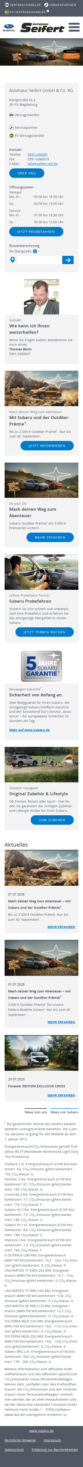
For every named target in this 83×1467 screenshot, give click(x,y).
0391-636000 (37, 154)
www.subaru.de (41, 1431)
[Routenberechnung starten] (68, 260)
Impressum (52, 1440)
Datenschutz (14, 1449)
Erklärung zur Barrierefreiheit (55, 1449)
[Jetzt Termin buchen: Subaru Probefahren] (41, 572)
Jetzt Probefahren (36, 231)
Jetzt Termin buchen (44, 632)
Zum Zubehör (52, 820)
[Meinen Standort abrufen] (12, 260)
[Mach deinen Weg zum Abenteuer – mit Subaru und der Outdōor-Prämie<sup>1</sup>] (41, 958)
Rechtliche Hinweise (20, 1440)
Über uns (27, 173)
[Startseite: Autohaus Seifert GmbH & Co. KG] (9, 28)
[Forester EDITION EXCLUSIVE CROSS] (41, 1053)
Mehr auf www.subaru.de (29, 730)
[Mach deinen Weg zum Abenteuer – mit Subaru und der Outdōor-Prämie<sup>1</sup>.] (41, 868)
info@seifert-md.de (43, 163)
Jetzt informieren (47, 445)
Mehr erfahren (50, 537)
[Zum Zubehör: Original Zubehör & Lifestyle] (41, 764)
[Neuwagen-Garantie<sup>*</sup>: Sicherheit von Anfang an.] (41, 666)
